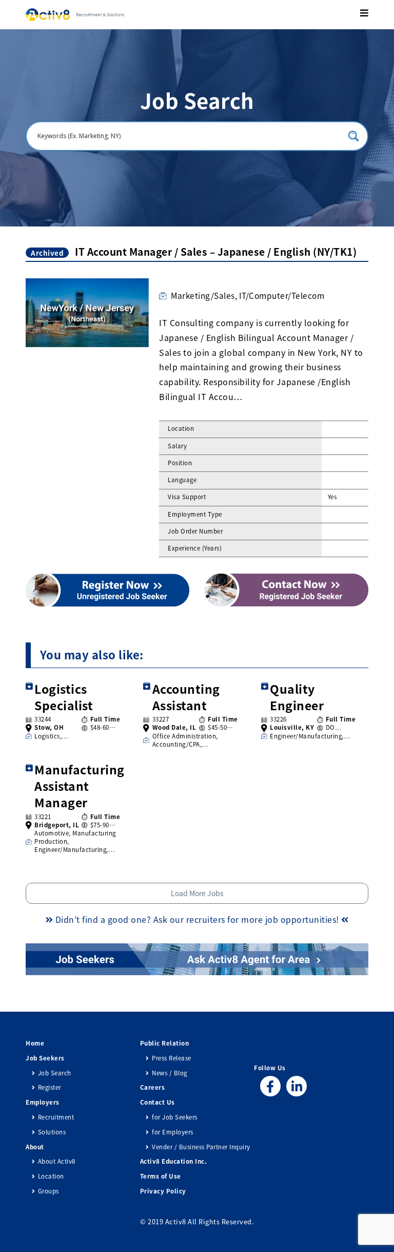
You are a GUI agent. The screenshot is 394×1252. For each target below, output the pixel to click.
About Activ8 (56, 1161)
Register (49, 1087)
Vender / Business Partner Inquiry (201, 1147)
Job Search (54, 1073)
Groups (48, 1191)
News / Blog (169, 1073)
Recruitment (56, 1117)
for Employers (172, 1132)
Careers (152, 1087)
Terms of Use (160, 1176)
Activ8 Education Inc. (173, 1161)
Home (35, 1043)
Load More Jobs (197, 893)
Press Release (171, 1058)
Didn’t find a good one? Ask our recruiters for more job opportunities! (197, 919)
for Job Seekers (175, 1117)
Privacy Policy (163, 1191)
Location (51, 1176)
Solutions (52, 1132)
